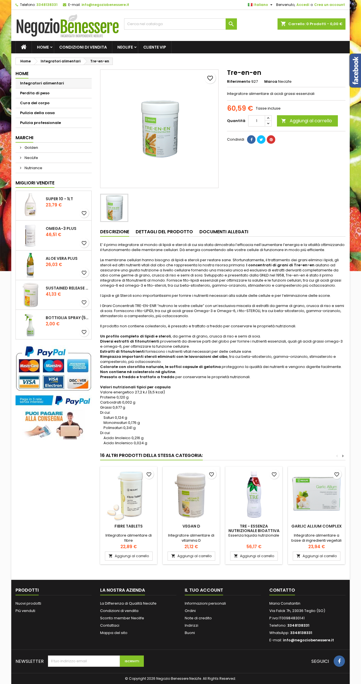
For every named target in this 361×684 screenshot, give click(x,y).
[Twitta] (261, 139)
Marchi (24, 137)
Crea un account (329, 4)
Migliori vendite (35, 183)
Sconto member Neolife (122, 618)
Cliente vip (154, 47)
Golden (31, 147)
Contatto (282, 590)
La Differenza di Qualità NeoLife (128, 603)
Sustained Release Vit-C (67, 288)
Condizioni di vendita (83, 47)
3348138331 (47, 4)
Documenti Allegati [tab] (223, 231)
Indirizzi (191, 625)
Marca (270, 81)
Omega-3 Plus (61, 228)
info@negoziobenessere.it (105, 4)
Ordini (190, 610)
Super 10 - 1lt (59, 199)
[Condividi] (251, 139)
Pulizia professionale (40, 122)
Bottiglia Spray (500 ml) (67, 317)
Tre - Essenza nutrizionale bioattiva (253, 528)
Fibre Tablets (129, 526)
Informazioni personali (205, 603)
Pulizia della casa (37, 113)
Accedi (302, 4)
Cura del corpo (35, 103)
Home (43, 47)
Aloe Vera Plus (62, 258)
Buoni (190, 632)
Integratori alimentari (42, 83)
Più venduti (25, 610)
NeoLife (125, 47)
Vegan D (191, 526)
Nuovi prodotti (28, 603)
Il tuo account (204, 590)
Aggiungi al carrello (306, 120)
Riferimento (238, 81)
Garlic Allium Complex (316, 526)
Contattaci (109, 625)
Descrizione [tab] (114, 231)
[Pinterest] (271, 139)
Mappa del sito (113, 632)
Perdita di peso (35, 93)
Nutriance (33, 168)
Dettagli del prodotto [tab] (164, 231)
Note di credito (198, 618)
